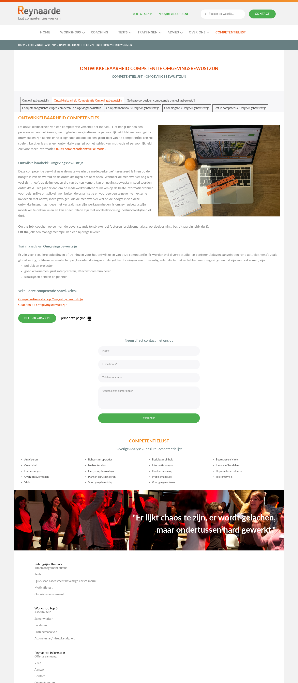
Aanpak (39, 669)
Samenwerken (43, 618)
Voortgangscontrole (163, 482)
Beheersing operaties (100, 459)
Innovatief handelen (227, 465)
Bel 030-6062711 (37, 318)
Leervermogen (32, 471)
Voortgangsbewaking (100, 482)
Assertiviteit (42, 612)
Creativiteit (31, 465)
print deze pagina (73, 318)
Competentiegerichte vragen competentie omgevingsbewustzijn (61, 108)
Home (45, 32)
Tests (123, 32)
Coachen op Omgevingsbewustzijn (42, 304)
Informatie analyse (162, 465)
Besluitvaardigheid (162, 459)
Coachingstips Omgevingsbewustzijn (186, 108)
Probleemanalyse (162, 477)
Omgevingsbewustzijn (42, 45)
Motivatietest (43, 587)
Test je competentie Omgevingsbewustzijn (240, 108)
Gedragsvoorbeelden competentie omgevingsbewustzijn (161, 100)
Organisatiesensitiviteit (229, 471)
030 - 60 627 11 (143, 14)
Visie (27, 482)
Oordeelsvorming (162, 471)
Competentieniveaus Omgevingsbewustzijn (132, 108)
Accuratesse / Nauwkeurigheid (54, 638)
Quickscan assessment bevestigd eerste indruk (65, 581)
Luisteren (40, 625)
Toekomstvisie (224, 477)
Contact (262, 14)
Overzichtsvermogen (36, 477)
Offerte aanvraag (45, 656)
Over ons (197, 32)
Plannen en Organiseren (102, 477)
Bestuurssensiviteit (227, 459)
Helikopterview (97, 465)
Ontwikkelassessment (49, 594)
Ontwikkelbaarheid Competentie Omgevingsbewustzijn (88, 100)
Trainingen (148, 32)
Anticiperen (31, 459)
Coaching (99, 32)
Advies (173, 32)
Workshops (70, 32)
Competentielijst (230, 32)
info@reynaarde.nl (173, 14)
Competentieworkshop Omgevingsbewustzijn (50, 299)
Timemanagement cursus (50, 568)
